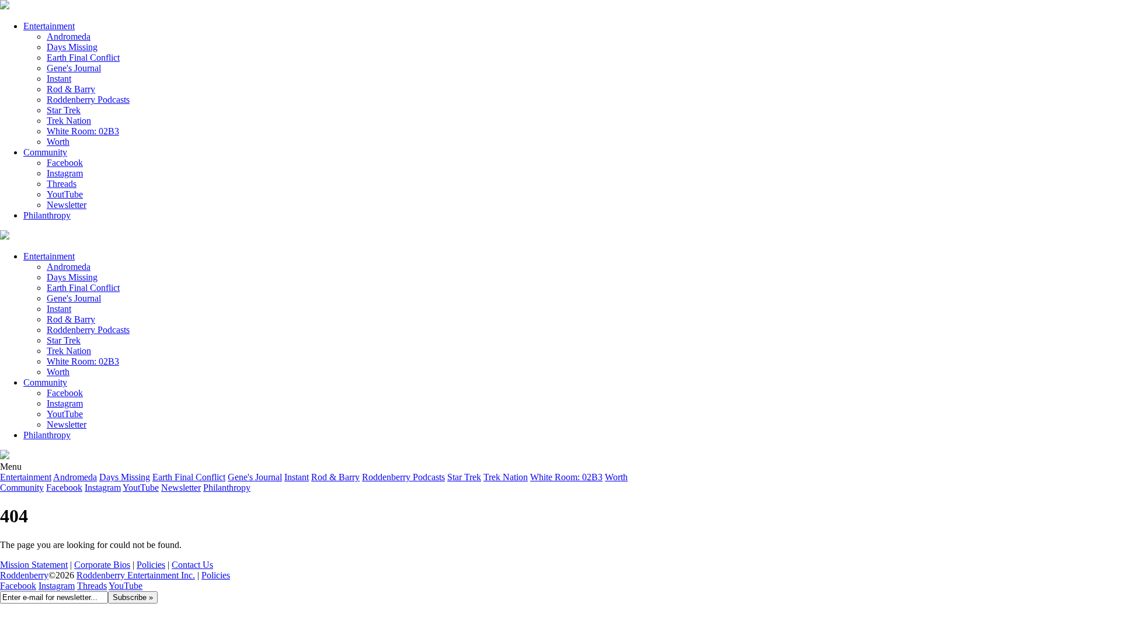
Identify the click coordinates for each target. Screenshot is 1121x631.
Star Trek (64, 110)
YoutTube (65, 194)
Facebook (65, 163)
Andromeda (68, 36)
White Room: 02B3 (83, 131)
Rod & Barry (71, 89)
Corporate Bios (102, 565)
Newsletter (66, 205)
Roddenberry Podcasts (88, 100)
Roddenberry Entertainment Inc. (135, 575)
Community (45, 152)
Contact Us (192, 565)
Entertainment (49, 26)
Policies (151, 565)
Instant (59, 79)
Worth (58, 142)
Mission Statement (34, 565)
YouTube (125, 586)
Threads (61, 184)
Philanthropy (47, 215)
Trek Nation (69, 121)
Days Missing (72, 47)
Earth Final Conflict (83, 58)
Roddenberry (24, 575)
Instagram (65, 173)
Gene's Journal (74, 68)
